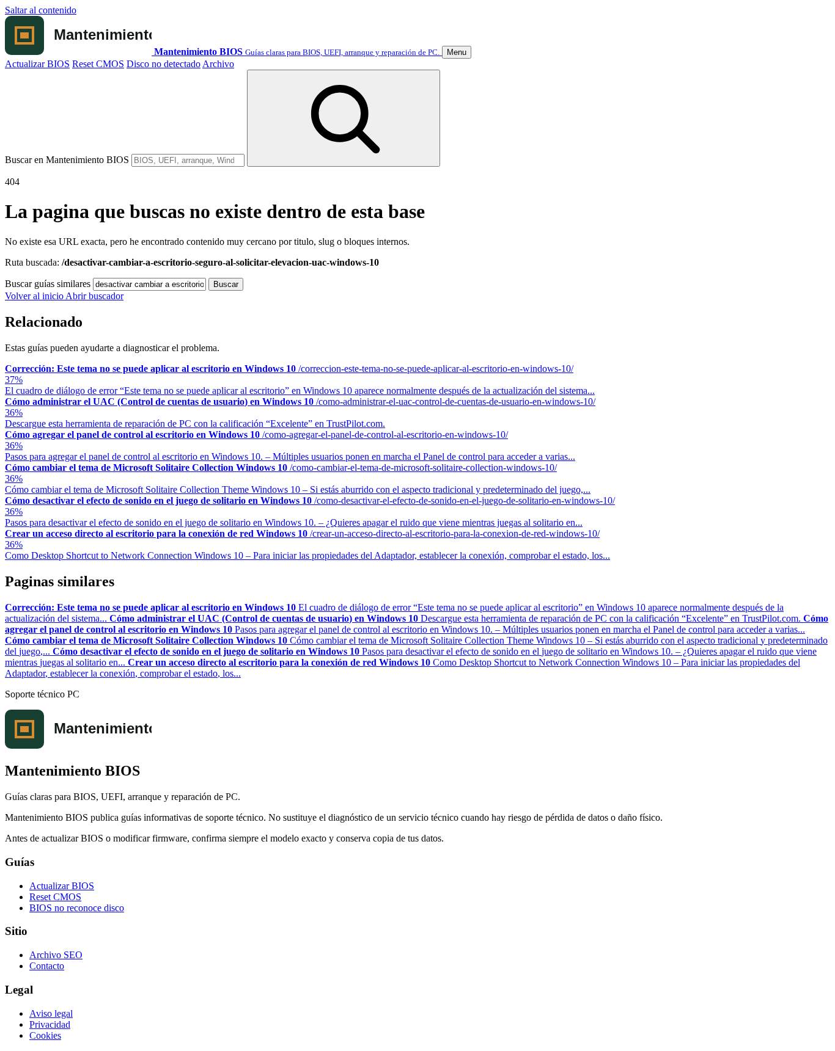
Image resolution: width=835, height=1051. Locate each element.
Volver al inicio (35, 296)
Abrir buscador (94, 296)
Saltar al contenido (40, 10)
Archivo (218, 64)
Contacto (46, 966)
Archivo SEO (56, 955)
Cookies (45, 1035)
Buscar (225, 284)
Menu (456, 52)
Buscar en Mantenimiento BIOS (67, 160)
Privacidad (49, 1024)
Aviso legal (51, 1013)
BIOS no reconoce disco (76, 908)
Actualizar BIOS (37, 64)
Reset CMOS (98, 64)
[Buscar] (343, 118)
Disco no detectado (163, 64)
